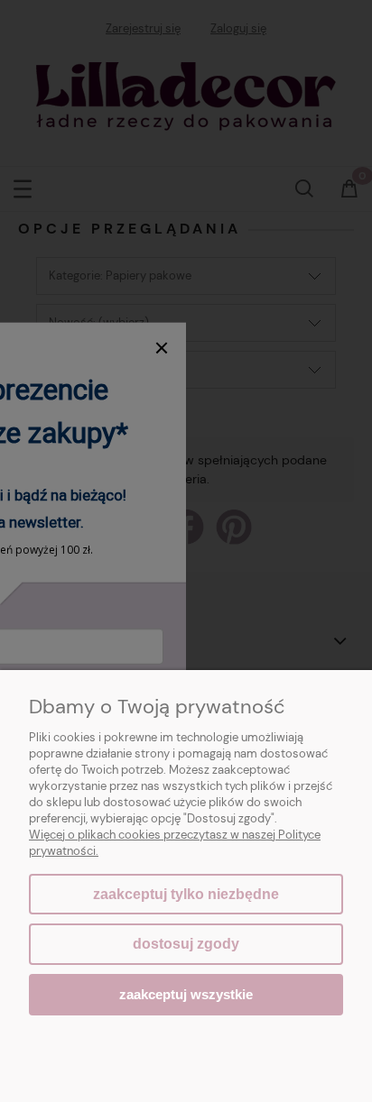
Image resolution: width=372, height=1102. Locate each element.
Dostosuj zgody (186, 943)
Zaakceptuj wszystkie (186, 994)
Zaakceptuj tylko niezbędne (186, 894)
